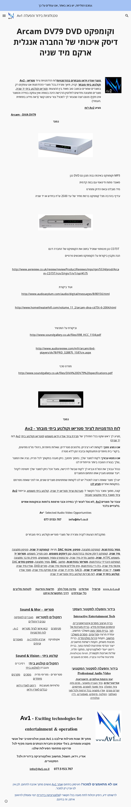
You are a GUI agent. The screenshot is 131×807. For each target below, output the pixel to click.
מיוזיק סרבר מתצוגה (25, 558)
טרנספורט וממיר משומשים (53, 558)
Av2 (18, 436)
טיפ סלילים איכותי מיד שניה (64, 566)
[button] (4, 15)
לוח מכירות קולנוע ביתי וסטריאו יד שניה (72, 574)
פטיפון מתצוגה (20, 549)
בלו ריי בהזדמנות (91, 566)
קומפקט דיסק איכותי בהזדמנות (90, 553)
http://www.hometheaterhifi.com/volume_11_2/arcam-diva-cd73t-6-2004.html (65, 307)
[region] (65, 5)
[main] (65, 42)
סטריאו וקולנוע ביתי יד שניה (32, 89)
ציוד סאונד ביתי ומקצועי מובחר (102, 495)
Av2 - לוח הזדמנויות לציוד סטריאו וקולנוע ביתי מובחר (72, 428)
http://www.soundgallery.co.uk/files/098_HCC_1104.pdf (65, 335)
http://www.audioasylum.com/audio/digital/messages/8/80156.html (65, 294)
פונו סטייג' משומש (37, 553)
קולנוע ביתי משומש (38, 491)
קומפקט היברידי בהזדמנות (104, 562)
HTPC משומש (110, 558)
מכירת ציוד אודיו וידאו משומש (62, 436)
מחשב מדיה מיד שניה (82, 558)
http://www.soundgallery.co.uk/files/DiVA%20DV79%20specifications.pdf (65, 373)
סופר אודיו (25, 570)
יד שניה (107, 570)
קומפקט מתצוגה (91, 549)
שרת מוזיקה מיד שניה (44, 570)
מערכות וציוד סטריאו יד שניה (66, 491)
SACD (78, 570)
